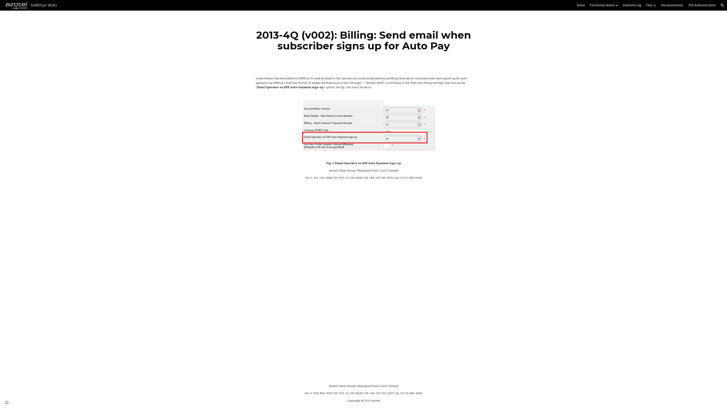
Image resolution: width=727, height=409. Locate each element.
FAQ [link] (649, 5)
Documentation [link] (672, 5)
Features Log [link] (632, 5)
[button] (722, 5)
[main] (363, 40)
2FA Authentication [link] (702, 5)
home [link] (581, 5)
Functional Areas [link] (602, 5)
